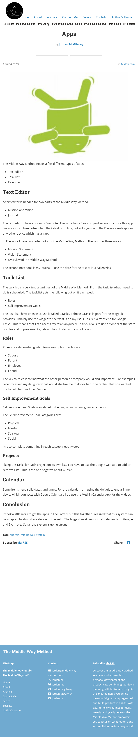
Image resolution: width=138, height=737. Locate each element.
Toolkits (101, 17)
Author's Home (122, 17)
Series (87, 17)
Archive (52, 17)
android (14, 535)
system (40, 535)
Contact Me (70, 17)
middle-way (28, 535)
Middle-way (128, 64)
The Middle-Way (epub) (17, 670)
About (38, 17)
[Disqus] (69, 595)
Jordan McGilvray (71, 44)
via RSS (22, 543)
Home (24, 17)
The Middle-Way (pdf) (16, 675)
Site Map (8, 663)
